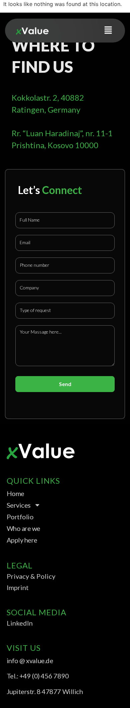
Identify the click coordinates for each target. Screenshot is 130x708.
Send (65, 384)
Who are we (24, 528)
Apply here (22, 540)
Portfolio (20, 517)
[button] (108, 30)
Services (19, 505)
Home (15, 493)
